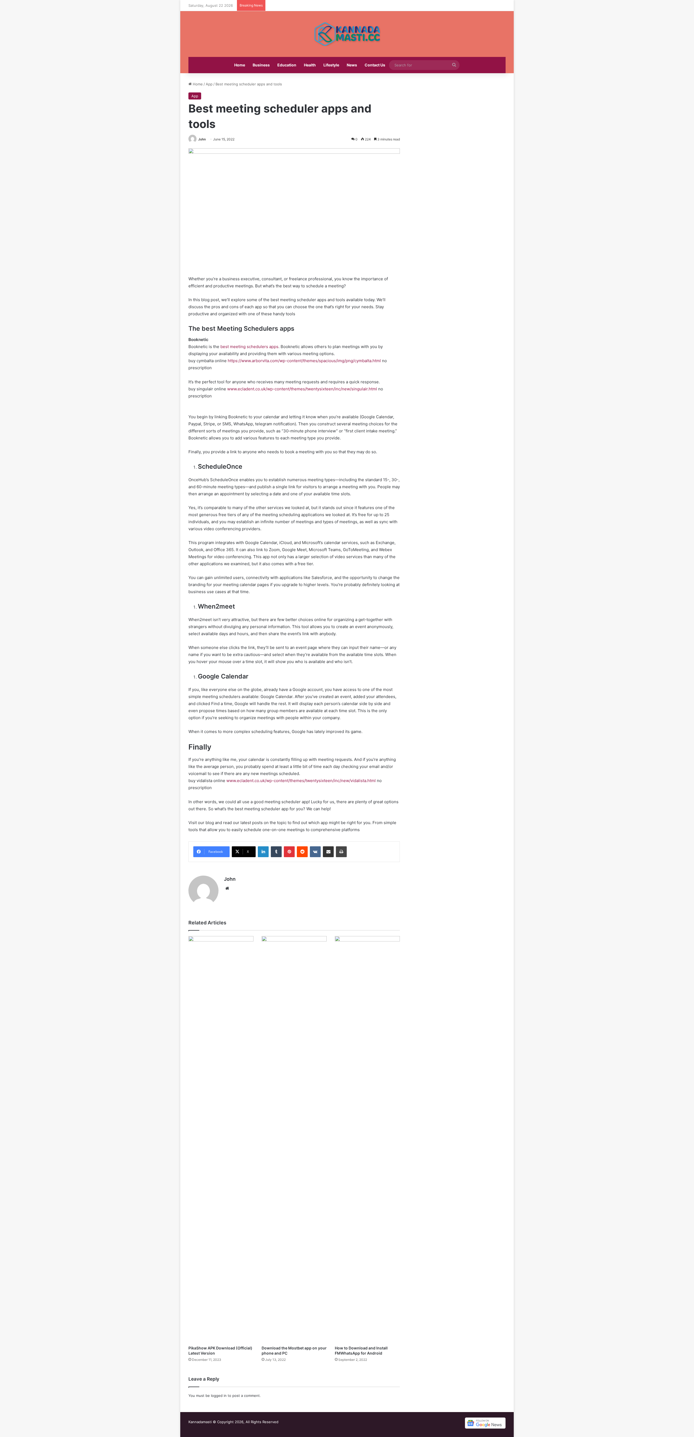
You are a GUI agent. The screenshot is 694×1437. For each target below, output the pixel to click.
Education (286, 65)
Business (261, 65)
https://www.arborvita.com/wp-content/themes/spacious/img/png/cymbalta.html (304, 360)
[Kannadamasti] (347, 34)
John (202, 139)
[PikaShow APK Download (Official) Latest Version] (220, 1139)
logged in (219, 1395)
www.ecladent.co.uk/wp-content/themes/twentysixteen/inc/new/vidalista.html (301, 780)
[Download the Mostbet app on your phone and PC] (294, 1139)
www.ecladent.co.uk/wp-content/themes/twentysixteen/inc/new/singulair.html (302, 388)
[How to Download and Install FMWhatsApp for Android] (367, 1139)
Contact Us (375, 65)
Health (310, 65)
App (209, 84)
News (352, 65)
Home (239, 65)
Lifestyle (331, 65)
